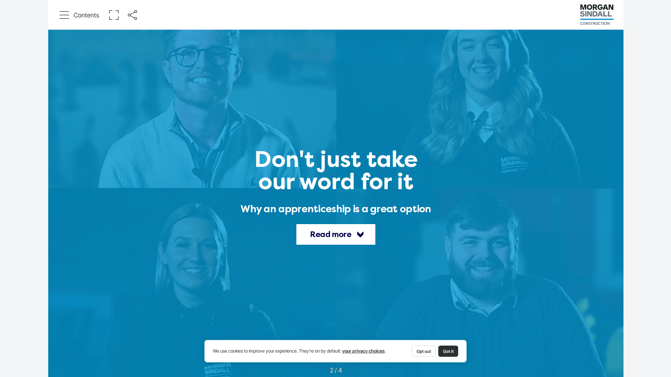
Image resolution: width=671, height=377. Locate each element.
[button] (80, 15)
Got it (448, 351)
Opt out (424, 351)
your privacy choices (363, 351)
